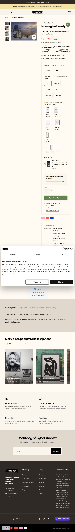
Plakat (48, 70)
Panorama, (61, 238)
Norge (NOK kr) (16, 519)
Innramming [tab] (51, 307)
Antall (45, 187)
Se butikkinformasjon (52, 210)
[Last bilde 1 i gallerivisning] (7, 23)
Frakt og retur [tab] (10, 307)
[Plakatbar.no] (12, 472)
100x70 (48, 95)
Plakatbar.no (58, 528)
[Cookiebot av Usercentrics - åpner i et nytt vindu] (64, 248)
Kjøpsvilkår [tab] (22, 307)
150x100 (58, 95)
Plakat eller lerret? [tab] (37, 307)
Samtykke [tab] (13, 254)
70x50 (57, 89)
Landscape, (56, 236)
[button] (6, 12)
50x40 (48, 89)
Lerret (57, 70)
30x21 (48, 83)
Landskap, (64, 236)
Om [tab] (62, 254)
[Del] (68, 24)
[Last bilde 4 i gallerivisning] (7, 39)
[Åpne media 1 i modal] (24, 31)
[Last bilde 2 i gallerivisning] (7, 28)
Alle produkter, (57, 228)
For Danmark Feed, (59, 233)
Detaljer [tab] (37, 254)
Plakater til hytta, (58, 246)
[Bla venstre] (20, 344)
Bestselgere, (57, 231)
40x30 (56, 83)
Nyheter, (55, 238)
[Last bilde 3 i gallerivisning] (7, 33)
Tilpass (36, 282)
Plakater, (56, 241)
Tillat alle (61, 282)
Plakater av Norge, (59, 243)
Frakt (50, 42)
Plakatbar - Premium (50, 23)
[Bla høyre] (25, 344)
